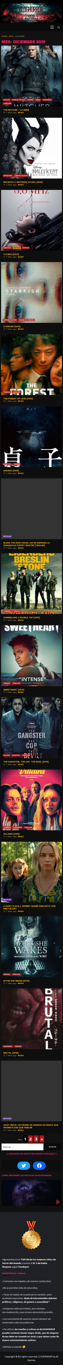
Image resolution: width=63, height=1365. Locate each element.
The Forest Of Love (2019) (18, 398)
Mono (21, 112)
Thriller (7, 103)
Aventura (8, 175)
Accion (6, 100)
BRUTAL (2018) (11, 1052)
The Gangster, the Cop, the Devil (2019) (26, 761)
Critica (17, 248)
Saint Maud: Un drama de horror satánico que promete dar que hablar (30, 1126)
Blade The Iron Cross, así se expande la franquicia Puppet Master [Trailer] (26, 544)
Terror (25, 248)
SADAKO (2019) (11, 470)
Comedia (7, 611)
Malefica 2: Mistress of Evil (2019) (23, 182)
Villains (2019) (11, 833)
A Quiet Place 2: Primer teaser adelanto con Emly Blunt (29, 907)
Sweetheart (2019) (13, 689)
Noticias (7, 536)
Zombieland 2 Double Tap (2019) (21, 617)
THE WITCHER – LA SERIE (16, 109)
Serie (38, 100)
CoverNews (46, 1356)
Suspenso (47, 100)
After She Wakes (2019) (16, 980)
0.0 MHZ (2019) (11, 254)
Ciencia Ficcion (18, 100)
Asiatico (7, 248)
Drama (30, 100)
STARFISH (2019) (11, 326)
